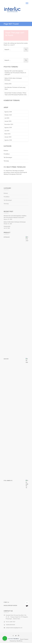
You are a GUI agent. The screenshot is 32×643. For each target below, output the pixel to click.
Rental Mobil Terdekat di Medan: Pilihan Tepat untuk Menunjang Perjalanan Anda (16, 93)
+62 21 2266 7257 (10, 621)
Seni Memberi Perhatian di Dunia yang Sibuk (15, 88)
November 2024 (8, 124)
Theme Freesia (24, 639)
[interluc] (12, 9)
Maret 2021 (7, 133)
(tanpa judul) (8, 83)
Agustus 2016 (8, 140)
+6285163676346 (10, 624)
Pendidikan (7, 154)
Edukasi (6, 150)
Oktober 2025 (8, 115)
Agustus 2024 (8, 127)
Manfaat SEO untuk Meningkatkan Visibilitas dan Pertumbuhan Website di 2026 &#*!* (15, 72)
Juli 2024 (6, 130)
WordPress (19, 641)
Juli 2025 (6, 118)
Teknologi (6, 161)
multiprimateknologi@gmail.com (14, 627)
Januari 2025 (7, 121)
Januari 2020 (7, 137)
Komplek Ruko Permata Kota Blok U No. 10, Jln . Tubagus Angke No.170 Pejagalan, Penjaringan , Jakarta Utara (17, 617)
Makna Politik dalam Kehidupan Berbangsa (13, 79)
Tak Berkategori (8, 157)
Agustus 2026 (8, 111)
